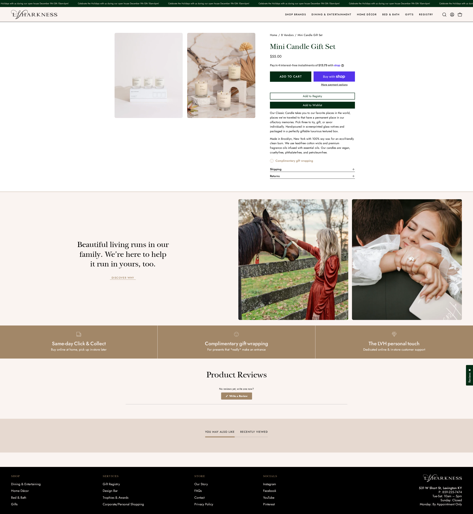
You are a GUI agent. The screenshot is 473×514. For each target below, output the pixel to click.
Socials (270, 476)
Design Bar (110, 490)
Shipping (275, 169)
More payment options (334, 85)
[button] (444, 14)
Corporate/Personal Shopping (123, 504)
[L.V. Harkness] (34, 14)
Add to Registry (312, 96)
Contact (199, 497)
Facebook (269, 490)
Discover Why (123, 278)
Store (199, 476)
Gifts (14, 504)
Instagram (269, 484)
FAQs (198, 490)
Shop (15, 476)
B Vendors (287, 35)
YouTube (268, 497)
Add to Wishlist (312, 105)
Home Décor (20, 490)
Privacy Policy (203, 504)
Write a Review (240, 397)
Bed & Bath (18, 497)
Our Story (201, 484)
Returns (275, 176)
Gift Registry (111, 484)
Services (111, 476)
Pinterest (269, 504)
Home (273, 35)
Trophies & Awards (115, 497)
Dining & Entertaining (26, 484)
